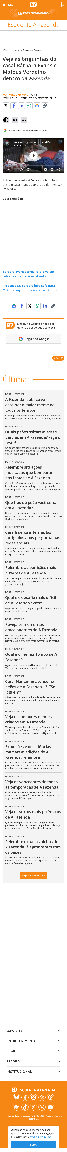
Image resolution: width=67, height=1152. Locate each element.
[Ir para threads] (50, 1097)
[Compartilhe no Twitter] (6, 105)
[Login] (61, 4)
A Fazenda (21, 145)
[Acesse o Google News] (37, 105)
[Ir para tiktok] (25, 1107)
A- (24, 119)
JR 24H (11, 1051)
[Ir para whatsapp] (42, 1107)
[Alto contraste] (6, 120)
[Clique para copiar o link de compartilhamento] (45, 105)
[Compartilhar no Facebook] (14, 105)
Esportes (14, 1030)
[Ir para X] (33, 1107)
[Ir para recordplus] (16, 1107)
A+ (15, 119)
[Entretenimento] (33, 14)
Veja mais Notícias (33, 875)
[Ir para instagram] (33, 1097)
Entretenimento (22, 1041)
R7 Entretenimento (11, 50)
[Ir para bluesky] (16, 1097)
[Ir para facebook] (25, 1097)
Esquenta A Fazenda (32, 50)
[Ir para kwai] (42, 1097)
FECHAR (33, 1144)
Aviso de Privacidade (41, 1136)
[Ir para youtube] (50, 1107)
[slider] (33, 165)
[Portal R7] (33, 4)
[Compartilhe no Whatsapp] (29, 105)
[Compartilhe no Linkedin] (21, 105)
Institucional (19, 1071)
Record (13, 1061)
